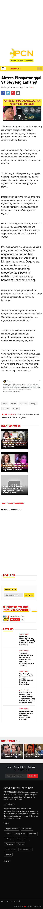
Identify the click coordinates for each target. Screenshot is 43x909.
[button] (3, 68)
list (18, 839)
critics (13, 404)
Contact (31, 767)
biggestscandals (12, 828)
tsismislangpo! (25, 849)
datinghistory (20, 833)
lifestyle (33, 404)
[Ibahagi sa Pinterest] (13, 93)
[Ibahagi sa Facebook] (3, 93)
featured (23, 404)
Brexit (5, 404)
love (26, 839)
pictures (6, 408)
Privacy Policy (19, 767)
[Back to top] (37, 903)
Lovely (31, 87)
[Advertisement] (21, 22)
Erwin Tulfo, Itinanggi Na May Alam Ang (12, 755)
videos (15, 408)
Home (8, 767)
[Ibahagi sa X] (8, 93)
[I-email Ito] (18, 93)
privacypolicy (11, 849)
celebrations (26, 828)
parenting (9, 844)
